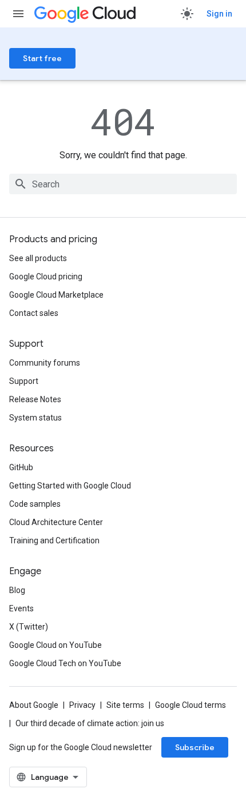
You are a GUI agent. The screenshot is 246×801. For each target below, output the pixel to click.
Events (21, 608)
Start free (42, 58)
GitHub (21, 467)
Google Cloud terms (190, 705)
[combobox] (123, 184)
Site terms (125, 705)
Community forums (44, 362)
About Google (33, 705)
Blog (17, 590)
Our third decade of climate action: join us (89, 723)
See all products (38, 258)
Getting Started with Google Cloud (70, 485)
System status (35, 417)
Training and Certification (54, 540)
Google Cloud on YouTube (55, 645)
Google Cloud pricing (45, 276)
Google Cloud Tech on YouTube (65, 663)
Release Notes (35, 399)
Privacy (82, 705)
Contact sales (33, 313)
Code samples (35, 503)
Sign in (219, 13)
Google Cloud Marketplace (56, 294)
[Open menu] (18, 13)
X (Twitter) (28, 626)
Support (23, 381)
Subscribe (195, 747)
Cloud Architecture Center (56, 522)
